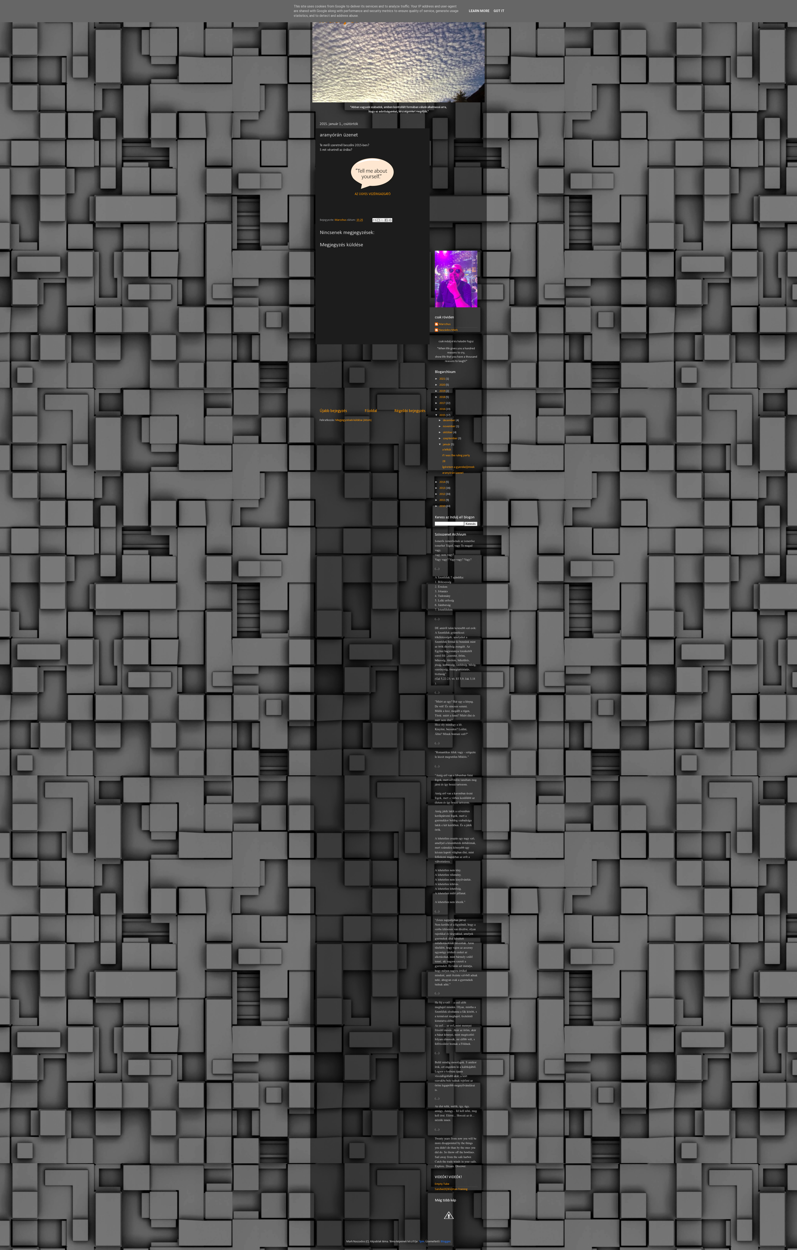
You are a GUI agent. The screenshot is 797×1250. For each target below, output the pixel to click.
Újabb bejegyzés (333, 411)
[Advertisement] (372, 376)
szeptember (450, 438)
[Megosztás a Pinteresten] (390, 220)
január (447, 444)
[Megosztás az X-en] (382, 220)
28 (443, 461)
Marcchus (445, 324)
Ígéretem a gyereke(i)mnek (458, 467)
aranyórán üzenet (452, 473)
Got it (499, 11)
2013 (442, 488)
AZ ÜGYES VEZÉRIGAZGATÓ (373, 194)
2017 (442, 403)
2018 (442, 397)
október (448, 432)
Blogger (445, 1241)
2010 (442, 506)
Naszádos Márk (448, 330)
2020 (442, 384)
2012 (442, 494)
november (449, 426)
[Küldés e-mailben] (374, 220)
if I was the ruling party (456, 455)
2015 (442, 415)
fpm (421, 1241)
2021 (442, 378)
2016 (442, 409)
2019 (442, 391)
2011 (442, 500)
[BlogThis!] (378, 220)
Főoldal (371, 411)
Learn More (479, 11)
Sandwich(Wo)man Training (451, 1189)
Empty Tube (442, 1184)
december (449, 420)
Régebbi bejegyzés (409, 411)
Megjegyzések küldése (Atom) (353, 420)
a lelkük (446, 449)
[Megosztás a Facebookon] (386, 220)
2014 (442, 482)
